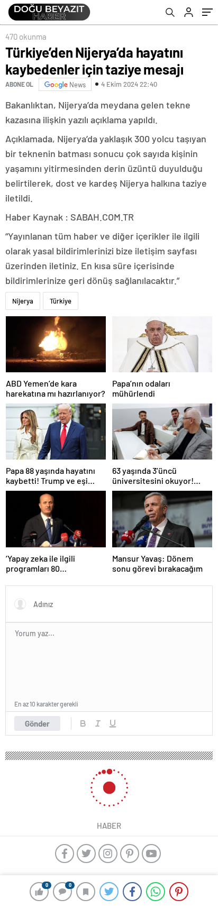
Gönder (37, 723)
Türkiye (60, 301)
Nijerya (22, 301)
